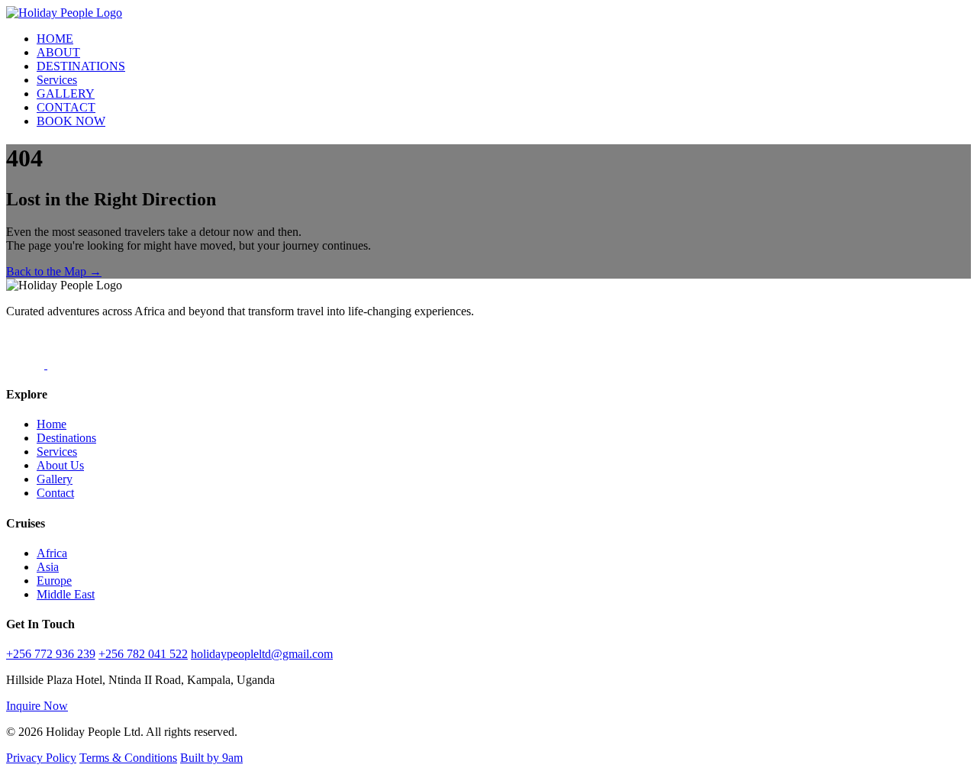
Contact (55, 492)
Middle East (66, 594)
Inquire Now (37, 705)
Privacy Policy (41, 757)
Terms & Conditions (128, 757)
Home (51, 424)
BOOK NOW (71, 121)
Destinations (66, 437)
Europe (54, 580)
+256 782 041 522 (143, 653)
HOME (55, 38)
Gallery (55, 479)
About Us (60, 465)
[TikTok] (26, 364)
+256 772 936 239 (50, 653)
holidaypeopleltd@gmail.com (262, 653)
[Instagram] (66, 364)
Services (57, 79)
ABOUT (58, 52)
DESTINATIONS (81, 66)
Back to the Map (54, 271)
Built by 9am (211, 757)
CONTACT (66, 107)
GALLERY (66, 93)
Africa (52, 553)
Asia (48, 566)
